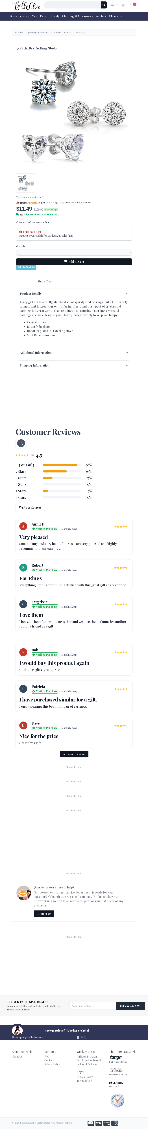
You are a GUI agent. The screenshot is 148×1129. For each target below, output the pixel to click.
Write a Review (30, 507)
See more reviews (74, 754)
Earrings (81, 32)
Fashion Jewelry (62, 32)
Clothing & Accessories (77, 16)
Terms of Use (84, 1080)
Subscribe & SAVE (130, 1005)
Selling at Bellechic (87, 1064)
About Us (17, 1056)
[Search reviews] (21, 443)
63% (89, 471)
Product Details (31, 293)
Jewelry (24, 16)
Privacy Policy (85, 1077)
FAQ (83, 1037)
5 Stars (21, 471)
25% (89, 478)
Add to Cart (76, 261)
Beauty (55, 16)
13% (89, 491)
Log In (113, 5)
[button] (93, 202)
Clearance (115, 16)
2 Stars (21, 490)
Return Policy (52, 1064)
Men (35, 16)
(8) (32, 455)
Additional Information (36, 352)
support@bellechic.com (29, 1037)
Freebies (100, 16)
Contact (48, 1060)
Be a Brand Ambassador (90, 1060)
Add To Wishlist (26, 267)
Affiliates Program (87, 1056)
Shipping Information (34, 365)
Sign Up (126, 5)
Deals (13, 16)
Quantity (20, 246)
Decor (44, 16)
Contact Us (44, 914)
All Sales (19, 32)
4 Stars (21, 477)
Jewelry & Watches (38, 32)
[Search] (104, 4)
